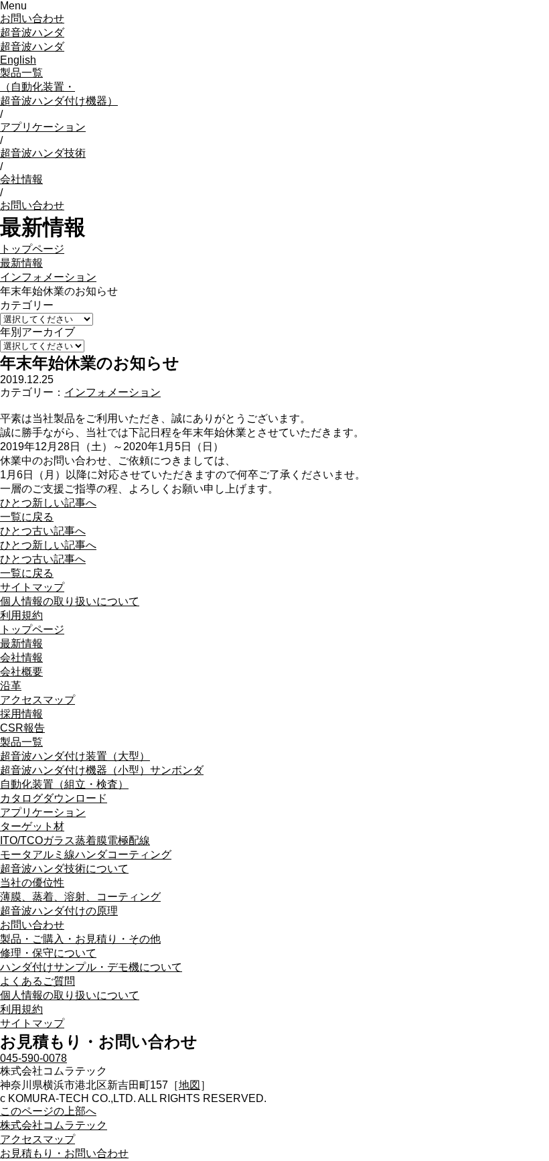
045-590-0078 (33, 1058)
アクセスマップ (37, 699)
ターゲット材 (32, 826)
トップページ (32, 249)
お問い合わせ (32, 18)
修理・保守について (48, 953)
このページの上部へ (48, 1111)
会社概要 (21, 671)
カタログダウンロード (53, 798)
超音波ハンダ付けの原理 (59, 910)
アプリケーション (43, 127)
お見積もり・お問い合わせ (64, 1153)
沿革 (10, 685)
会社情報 (21, 179)
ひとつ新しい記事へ (48, 502)
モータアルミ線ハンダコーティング (85, 854)
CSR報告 (22, 728)
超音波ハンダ (32, 32)
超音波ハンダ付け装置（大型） (75, 756)
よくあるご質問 (37, 981)
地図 (189, 1085)
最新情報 (21, 263)
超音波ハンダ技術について (64, 868)
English (18, 60)
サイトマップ (32, 587)
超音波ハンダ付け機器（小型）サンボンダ (102, 770)
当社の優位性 (32, 882)
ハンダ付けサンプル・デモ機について (91, 967)
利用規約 (21, 615)
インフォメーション (48, 277)
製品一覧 (59, 87)
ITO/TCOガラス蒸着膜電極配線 (75, 840)
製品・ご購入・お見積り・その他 (80, 939)
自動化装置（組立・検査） (64, 784)
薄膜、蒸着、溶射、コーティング (80, 896)
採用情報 (21, 714)
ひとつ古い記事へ (43, 531)
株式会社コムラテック (53, 1125)
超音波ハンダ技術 (43, 153)
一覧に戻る (27, 517)
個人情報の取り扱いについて (69, 601)
